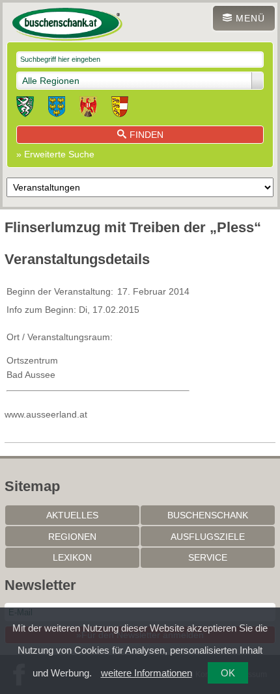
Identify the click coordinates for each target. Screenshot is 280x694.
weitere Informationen (146, 672)
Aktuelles (72, 515)
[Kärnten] (119, 108)
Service (207, 557)
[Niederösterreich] (56, 108)
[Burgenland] (88, 108)
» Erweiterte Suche (55, 154)
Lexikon (72, 557)
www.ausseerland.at (46, 414)
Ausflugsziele (208, 536)
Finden (146, 134)
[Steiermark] (25, 108)
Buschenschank (207, 515)
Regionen (72, 536)
